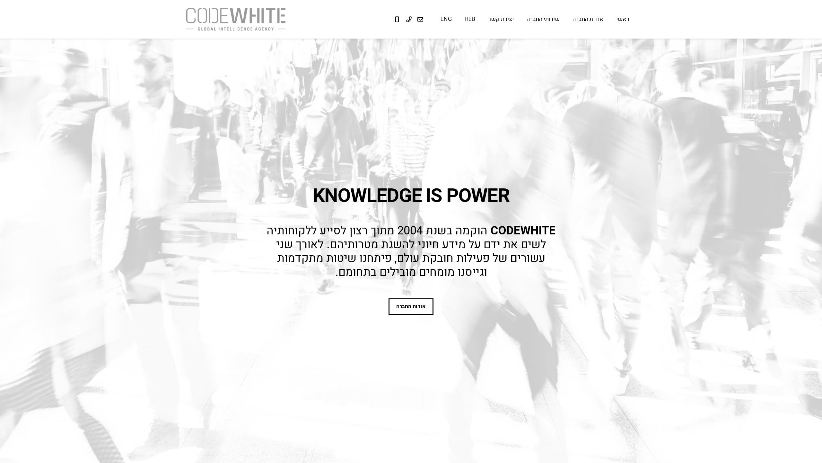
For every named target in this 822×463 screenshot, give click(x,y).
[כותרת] (420, 19)
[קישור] (235, 19)
